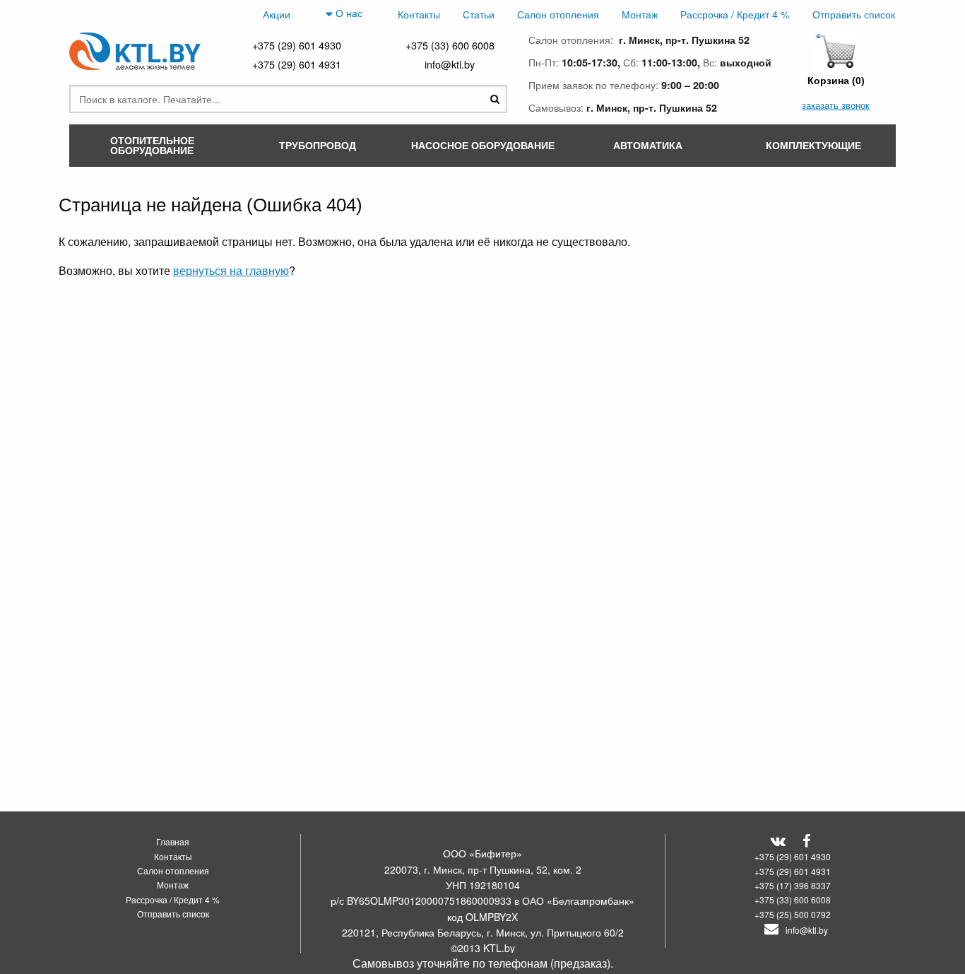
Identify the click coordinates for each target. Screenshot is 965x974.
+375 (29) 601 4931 (296, 64)
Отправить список (853, 13)
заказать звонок (836, 105)
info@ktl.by (450, 64)
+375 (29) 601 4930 (296, 44)
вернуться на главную (231, 270)
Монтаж (640, 13)
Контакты (419, 13)
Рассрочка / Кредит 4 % (735, 13)
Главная (172, 841)
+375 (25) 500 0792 (792, 914)
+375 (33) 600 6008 (450, 44)
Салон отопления (558, 13)
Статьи (479, 13)
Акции (276, 13)
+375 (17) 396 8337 (792, 885)
